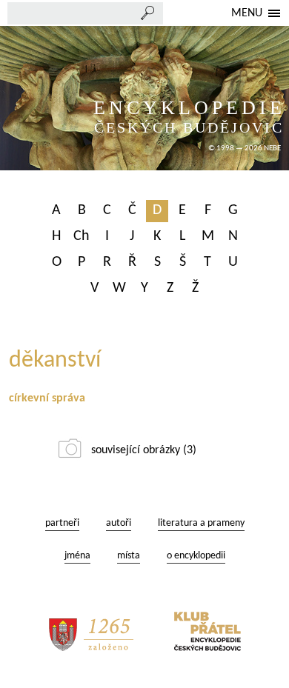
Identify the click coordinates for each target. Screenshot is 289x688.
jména (77, 555)
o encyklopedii (196, 555)
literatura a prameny (201, 523)
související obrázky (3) (143, 450)
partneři (62, 523)
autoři (118, 523)
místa (128, 555)
